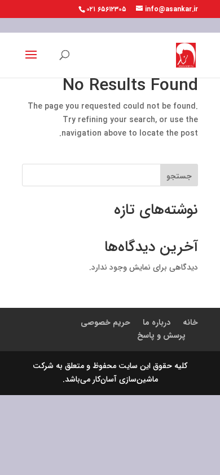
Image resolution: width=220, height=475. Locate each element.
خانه (190, 322)
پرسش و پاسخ (161, 335)
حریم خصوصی (105, 322)
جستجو (179, 176)
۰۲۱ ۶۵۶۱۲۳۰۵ (106, 9)
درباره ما (156, 322)
